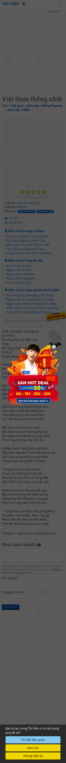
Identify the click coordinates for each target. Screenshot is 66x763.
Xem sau (33, 748)
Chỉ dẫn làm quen (33, 740)
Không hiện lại (33, 756)
